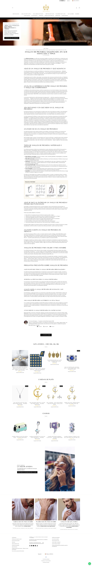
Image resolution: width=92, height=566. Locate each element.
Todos (46, 382)
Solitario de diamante (52, 49)
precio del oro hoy (36, 237)
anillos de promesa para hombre (56, 258)
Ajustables (34, 15)
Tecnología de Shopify (46, 562)
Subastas (57, 15)
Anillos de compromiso (39, 49)
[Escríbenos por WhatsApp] (89, 563)
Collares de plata (38, 13)
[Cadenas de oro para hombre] (23, 509)
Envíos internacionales (15, 540)
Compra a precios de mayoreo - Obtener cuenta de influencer (20, 549)
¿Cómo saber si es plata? (56, 542)
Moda (47, 48)
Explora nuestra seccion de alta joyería (69, 529)
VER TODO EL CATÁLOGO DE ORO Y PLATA (27, 472)
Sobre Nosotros (14, 546)
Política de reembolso (15, 545)
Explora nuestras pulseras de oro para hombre (46, 528)
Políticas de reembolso (56, 537)
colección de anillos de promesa (30, 178)
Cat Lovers (71, 13)
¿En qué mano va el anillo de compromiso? (39, 124)
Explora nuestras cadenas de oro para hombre (23, 528)
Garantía (13, 542)
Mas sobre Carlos (32, 325)
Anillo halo (33, 49)
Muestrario (65, 15)
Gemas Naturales (49, 15)
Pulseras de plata (61, 13)
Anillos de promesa (45, 49)
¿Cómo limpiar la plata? (56, 543)
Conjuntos (27, 15)
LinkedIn (38, 325)
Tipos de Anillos (58, 49)
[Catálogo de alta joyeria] (69, 509)
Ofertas (41, 15)
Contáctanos (14, 537)
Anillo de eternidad (29, 49)
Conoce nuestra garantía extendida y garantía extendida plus (60, 546)
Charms (77, 13)
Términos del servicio (15, 543)
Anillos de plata (26, 13)
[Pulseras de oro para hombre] (46, 509)
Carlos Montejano (33, 321)
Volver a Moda (46, 334)
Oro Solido (16, 13)
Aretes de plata (50, 13)
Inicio (44, 48)
